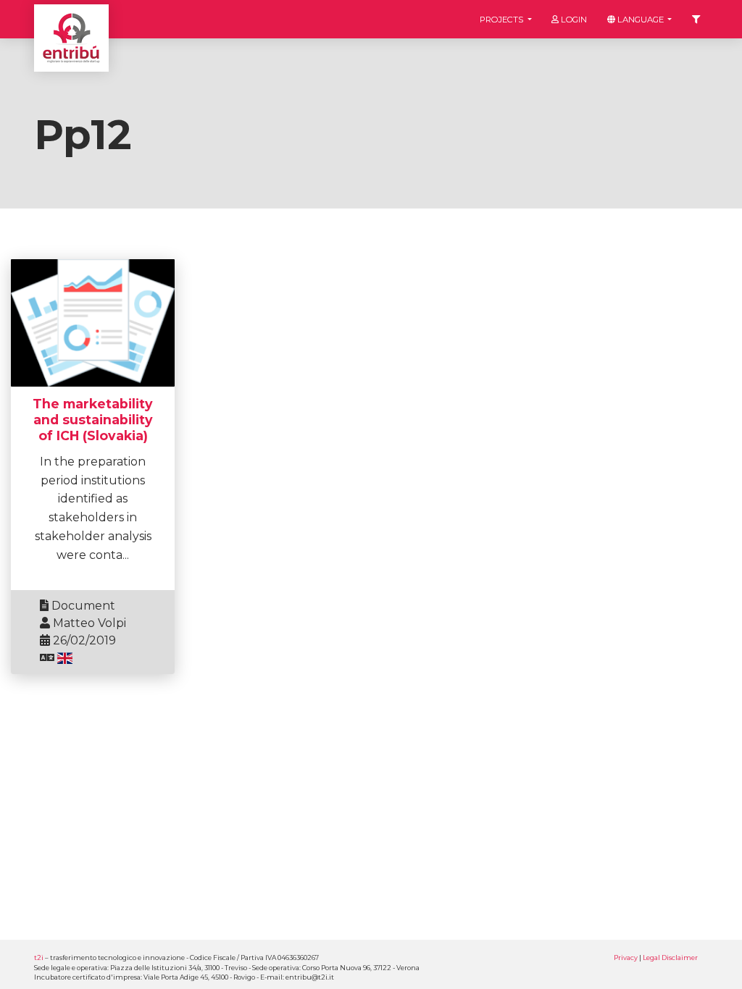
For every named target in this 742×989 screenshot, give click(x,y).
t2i (38, 957)
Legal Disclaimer (670, 957)
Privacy (626, 957)
